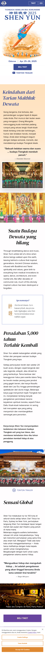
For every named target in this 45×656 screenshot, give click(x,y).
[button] (41, 3)
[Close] (42, 629)
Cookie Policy (32, 632)
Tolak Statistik (22, 643)
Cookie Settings (22, 637)
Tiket (33, 3)
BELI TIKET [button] (22, 618)
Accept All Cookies (22, 649)
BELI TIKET (22, 67)
